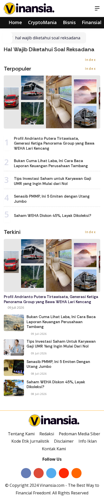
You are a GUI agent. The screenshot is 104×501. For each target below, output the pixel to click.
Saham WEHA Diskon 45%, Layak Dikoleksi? (52, 215)
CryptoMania (42, 22)
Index (91, 60)
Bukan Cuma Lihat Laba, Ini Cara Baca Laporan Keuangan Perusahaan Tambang (51, 163)
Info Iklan (88, 441)
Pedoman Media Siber (79, 434)
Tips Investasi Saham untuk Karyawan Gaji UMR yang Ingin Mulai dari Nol (52, 181)
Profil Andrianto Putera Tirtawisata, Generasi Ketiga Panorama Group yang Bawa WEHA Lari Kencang (54, 143)
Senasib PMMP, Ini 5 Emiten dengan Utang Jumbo (52, 199)
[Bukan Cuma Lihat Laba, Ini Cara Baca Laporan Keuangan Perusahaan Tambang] (14, 323)
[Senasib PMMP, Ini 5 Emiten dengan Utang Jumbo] (14, 367)
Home (14, 22)
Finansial (91, 22)
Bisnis (69, 22)
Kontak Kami (54, 449)
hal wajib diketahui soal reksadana (47, 38)
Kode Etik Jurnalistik (30, 441)
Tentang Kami (21, 434)
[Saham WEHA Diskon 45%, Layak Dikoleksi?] (14, 388)
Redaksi (46, 434)
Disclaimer (64, 441)
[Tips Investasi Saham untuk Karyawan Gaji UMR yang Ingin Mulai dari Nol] (14, 347)
